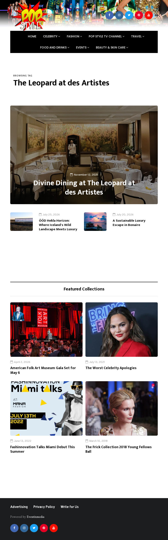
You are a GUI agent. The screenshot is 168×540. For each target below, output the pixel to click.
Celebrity (50, 36)
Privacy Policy (44, 507)
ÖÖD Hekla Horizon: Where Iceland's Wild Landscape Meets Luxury (58, 225)
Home (32, 36)
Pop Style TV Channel (106, 36)
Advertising (19, 507)
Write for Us (70, 507)
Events (81, 47)
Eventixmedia (35, 517)
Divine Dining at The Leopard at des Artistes (84, 187)
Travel (136, 36)
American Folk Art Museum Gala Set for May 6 (43, 370)
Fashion (73, 36)
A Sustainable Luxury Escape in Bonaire (129, 223)
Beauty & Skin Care (111, 47)
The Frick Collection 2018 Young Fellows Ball (118, 449)
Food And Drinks (53, 47)
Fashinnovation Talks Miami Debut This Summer (42, 449)
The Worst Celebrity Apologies (110, 368)
